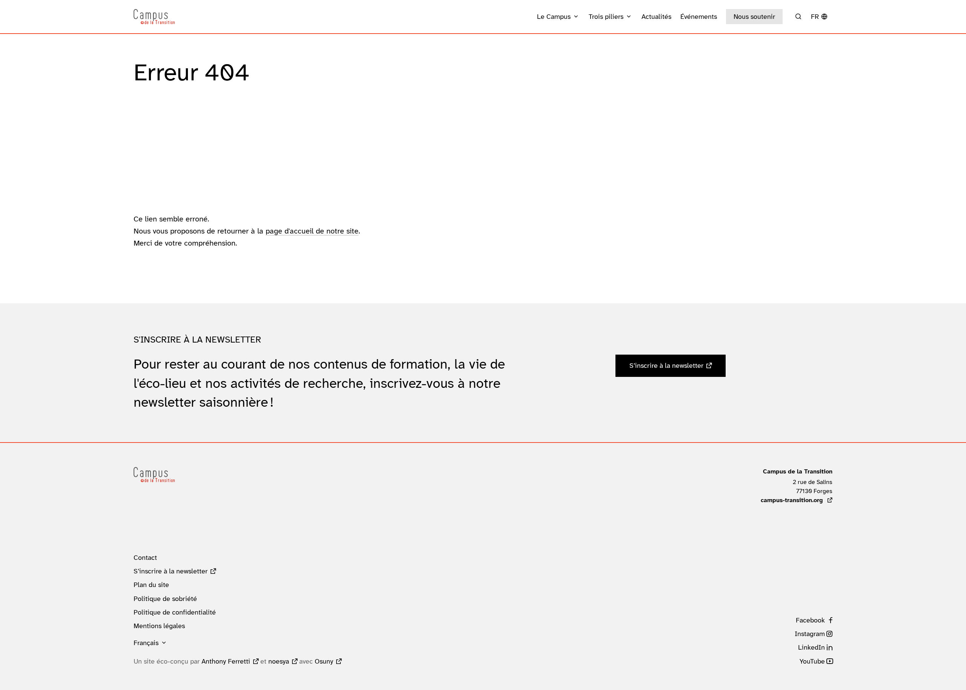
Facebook (810, 620)
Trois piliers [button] (606, 16)
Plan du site (151, 584)
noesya (278, 661)
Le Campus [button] (554, 16)
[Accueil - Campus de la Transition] (154, 16)
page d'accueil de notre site (312, 231)
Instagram (810, 633)
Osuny (324, 661)
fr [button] (815, 16)
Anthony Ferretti (226, 661)
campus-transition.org (796, 500)
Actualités (656, 16)
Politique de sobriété (165, 598)
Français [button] (146, 642)
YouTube (812, 661)
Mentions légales (159, 625)
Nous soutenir (754, 16)
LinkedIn (811, 647)
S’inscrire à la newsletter (666, 365)
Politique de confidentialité (175, 612)
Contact (145, 557)
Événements (698, 16)
